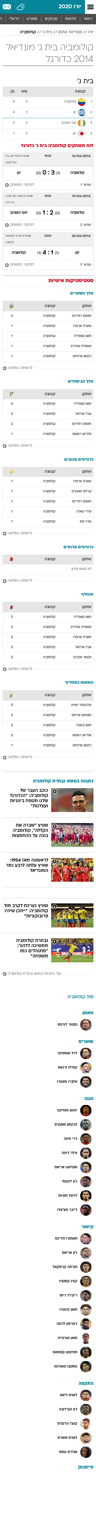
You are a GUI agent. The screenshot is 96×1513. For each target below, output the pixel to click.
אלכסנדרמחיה (81, 705)
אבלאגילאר (83, 414)
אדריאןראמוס (81, 434)
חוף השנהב (18, 212)
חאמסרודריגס (81, 316)
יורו (90, 32)
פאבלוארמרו (82, 326)
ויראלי (14, 19)
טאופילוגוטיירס (81, 346)
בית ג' (47, 32)
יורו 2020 (70, 7)
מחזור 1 (86, 185)
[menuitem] (70, 19)
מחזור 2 (85, 225)
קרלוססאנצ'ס (81, 491)
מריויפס (85, 521)
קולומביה (28, 32)
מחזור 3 (85, 264)
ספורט (32, 19)
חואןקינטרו (83, 725)
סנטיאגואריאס (81, 715)
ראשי (88, 19)
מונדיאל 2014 (70, 32)
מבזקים (51, 19)
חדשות (70, 19)
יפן (77, 253)
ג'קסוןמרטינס (82, 356)
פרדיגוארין (84, 511)
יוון (19, 173)
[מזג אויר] (21, 7)
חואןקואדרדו (82, 336)
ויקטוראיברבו (82, 657)
